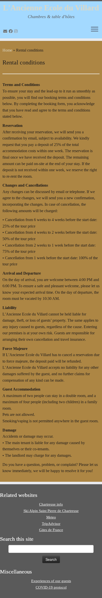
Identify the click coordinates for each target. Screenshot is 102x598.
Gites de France (51, 530)
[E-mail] (6, 31)
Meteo (51, 517)
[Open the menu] (94, 29)
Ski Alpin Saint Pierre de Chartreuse (51, 511)
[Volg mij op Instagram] (16, 31)
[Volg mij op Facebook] (11, 31)
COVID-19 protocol (51, 587)
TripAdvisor (51, 524)
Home (7, 50)
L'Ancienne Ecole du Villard (51, 7)
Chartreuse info (51, 504)
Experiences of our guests (51, 581)
